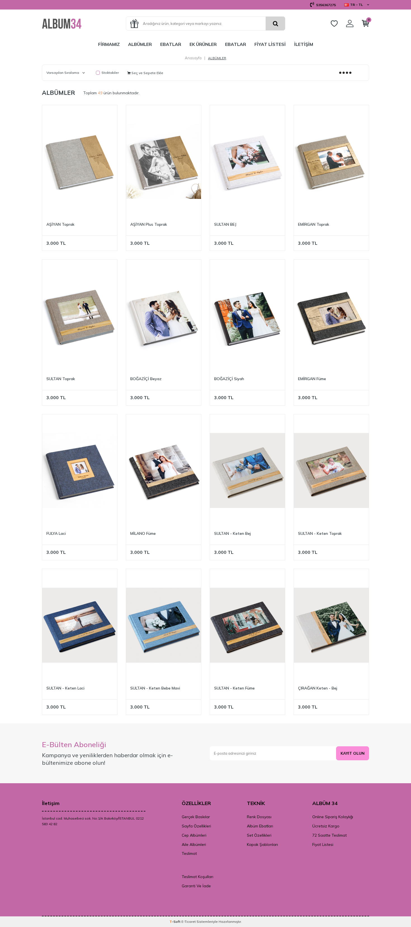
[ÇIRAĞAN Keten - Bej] (331, 625)
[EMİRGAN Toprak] (331, 161)
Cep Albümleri (194, 835)
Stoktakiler (110, 72)
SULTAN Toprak (60, 378)
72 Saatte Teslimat (329, 835)
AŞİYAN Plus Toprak (148, 224)
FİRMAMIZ (109, 44)
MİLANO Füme (143, 533)
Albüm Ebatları (260, 826)
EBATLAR (170, 44)
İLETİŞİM (303, 44)
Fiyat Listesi (322, 844)
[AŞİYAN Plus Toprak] (163, 161)
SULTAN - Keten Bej (232, 533)
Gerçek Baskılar (196, 816)
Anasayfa (193, 58)
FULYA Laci (56, 533)
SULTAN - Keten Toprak (320, 533)
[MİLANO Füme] (163, 470)
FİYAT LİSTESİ (270, 44)
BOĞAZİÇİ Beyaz (146, 378)
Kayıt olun (353, 753)
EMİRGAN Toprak (313, 224)
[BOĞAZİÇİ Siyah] (247, 316)
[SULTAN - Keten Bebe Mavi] (163, 625)
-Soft (175, 921)
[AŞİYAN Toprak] (79, 161)
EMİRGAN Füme (312, 378)
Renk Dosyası (259, 816)
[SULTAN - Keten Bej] (247, 470)
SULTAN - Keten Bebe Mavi (155, 688)
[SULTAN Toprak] (79, 316)
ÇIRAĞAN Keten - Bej (317, 688)
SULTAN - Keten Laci (65, 688)
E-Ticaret (188, 921)
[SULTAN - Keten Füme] (247, 625)
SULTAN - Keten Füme (234, 688)
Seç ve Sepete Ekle (147, 73)
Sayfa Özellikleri (196, 826)
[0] (365, 24)
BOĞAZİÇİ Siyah (229, 378)
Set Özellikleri (259, 835)
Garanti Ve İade (196, 885)
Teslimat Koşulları (197, 876)
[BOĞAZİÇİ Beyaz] (163, 316)
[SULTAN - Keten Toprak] (331, 470)
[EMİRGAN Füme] (331, 316)
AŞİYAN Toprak (60, 224)
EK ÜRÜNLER (203, 44)
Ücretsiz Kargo (325, 826)
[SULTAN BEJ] (247, 161)
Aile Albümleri (194, 844)
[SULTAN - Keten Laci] (79, 625)
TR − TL (356, 5)
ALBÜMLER (140, 44)
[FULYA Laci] (79, 470)
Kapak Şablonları (262, 844)
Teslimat (189, 853)
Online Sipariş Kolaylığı (332, 816)
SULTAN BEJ (225, 224)
